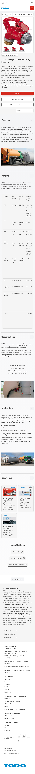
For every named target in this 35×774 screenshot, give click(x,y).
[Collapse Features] (32, 120)
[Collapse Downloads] (32, 478)
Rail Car (6, 687)
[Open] (32, 8)
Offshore (7, 684)
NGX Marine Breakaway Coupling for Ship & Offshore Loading (17, 667)
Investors (7, 730)
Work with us (8, 728)
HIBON (6, 706)
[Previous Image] (5, 31)
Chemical (7, 679)
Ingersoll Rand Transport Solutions (14, 709)
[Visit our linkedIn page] (19, 735)
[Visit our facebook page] (28, 735)
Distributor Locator (9, 718)
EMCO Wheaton (9, 699)
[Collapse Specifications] (32, 337)
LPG (5, 682)
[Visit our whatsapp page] (19, 740)
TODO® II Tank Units (10, 649)
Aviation (6, 689)
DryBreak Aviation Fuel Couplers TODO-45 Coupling (17, 671)
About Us (7, 725)
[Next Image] (30, 31)
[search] (32, 3)
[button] (17, 120)
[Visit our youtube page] (23, 735)
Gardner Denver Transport (12, 701)
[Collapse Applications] (32, 408)
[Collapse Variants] (32, 176)
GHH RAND (7, 704)
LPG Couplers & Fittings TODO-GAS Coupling (14, 656)
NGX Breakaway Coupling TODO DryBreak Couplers (17, 662)
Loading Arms (8, 692)
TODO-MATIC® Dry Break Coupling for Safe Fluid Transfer (16, 652)
